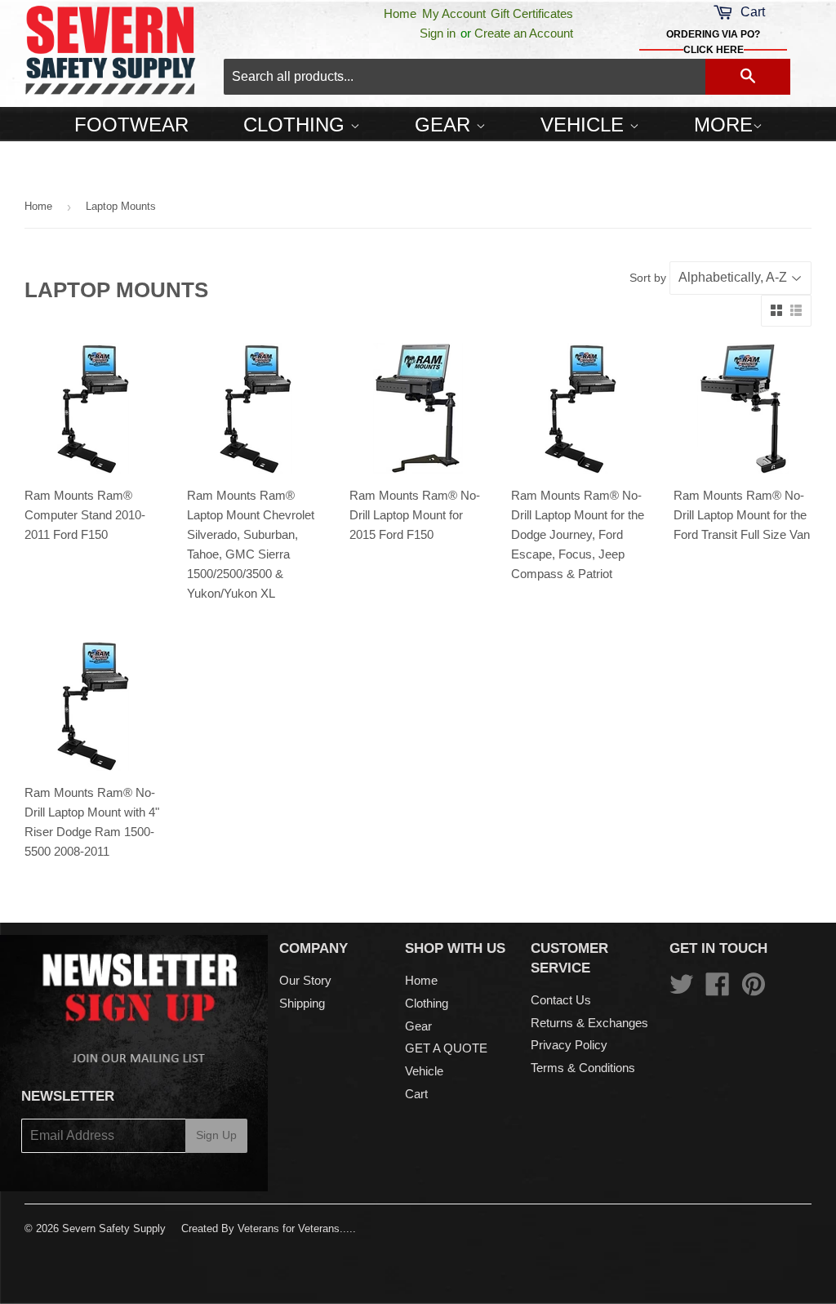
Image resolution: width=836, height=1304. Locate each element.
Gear (445, 124)
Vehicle (584, 124)
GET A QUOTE (446, 1048)
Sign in (438, 33)
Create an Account (523, 33)
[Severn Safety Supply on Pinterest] (753, 989)
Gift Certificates (532, 13)
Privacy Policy (569, 1045)
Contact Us (561, 1000)
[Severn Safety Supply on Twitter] (681, 989)
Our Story (305, 980)
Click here (713, 50)
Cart (416, 1094)
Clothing (296, 124)
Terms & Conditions (583, 1068)
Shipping (302, 1003)
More (723, 124)
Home (400, 13)
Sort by (647, 277)
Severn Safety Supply (114, 1228)
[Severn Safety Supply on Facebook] (717, 989)
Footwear (131, 124)
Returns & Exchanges (589, 1023)
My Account (454, 13)
